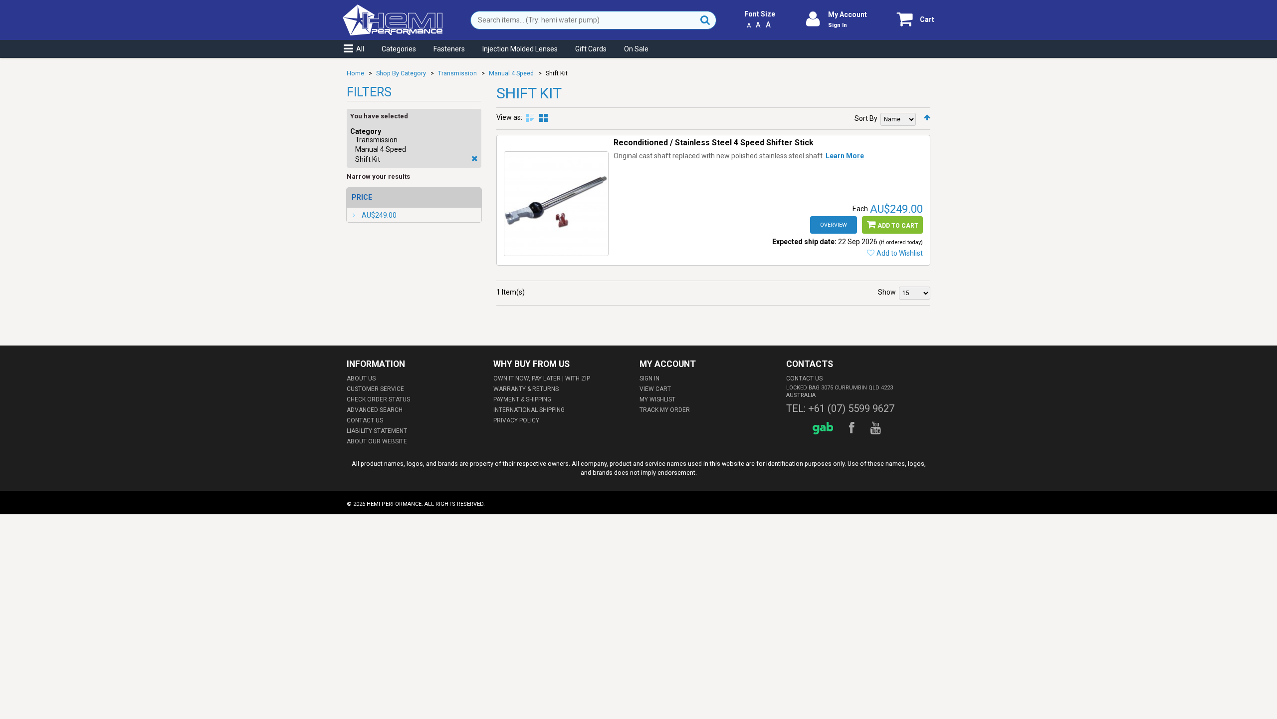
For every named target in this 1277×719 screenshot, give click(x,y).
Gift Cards (591, 49)
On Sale (636, 49)
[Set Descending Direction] (927, 117)
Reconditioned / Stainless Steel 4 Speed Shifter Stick (714, 142)
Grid (543, 118)
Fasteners (449, 49)
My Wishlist (657, 399)
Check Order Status (378, 399)
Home (355, 73)
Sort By (865, 118)
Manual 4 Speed (511, 73)
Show (887, 292)
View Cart (655, 388)
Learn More (845, 156)
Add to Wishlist (899, 253)
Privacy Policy (516, 420)
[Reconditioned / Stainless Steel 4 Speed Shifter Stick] (556, 203)
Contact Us (365, 420)
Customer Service (375, 388)
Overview (833, 225)
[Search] (705, 20)
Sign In (837, 25)
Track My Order (664, 409)
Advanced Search (375, 409)
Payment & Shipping (522, 399)
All (360, 49)
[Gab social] (825, 428)
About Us (361, 378)
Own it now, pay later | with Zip (541, 378)
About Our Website (377, 441)
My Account (847, 14)
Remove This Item (474, 159)
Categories (399, 49)
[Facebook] (853, 428)
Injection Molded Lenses (520, 49)
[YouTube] (877, 428)
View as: (509, 117)
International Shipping (529, 409)
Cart (927, 19)
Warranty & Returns (526, 388)
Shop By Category (401, 73)
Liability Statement (377, 430)
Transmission (457, 73)
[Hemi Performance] (392, 9)
